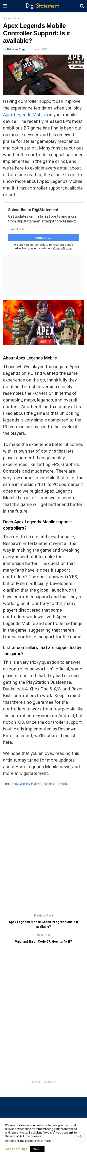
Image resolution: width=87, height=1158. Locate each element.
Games (17, 18)
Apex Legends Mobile (24, 114)
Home (6, 18)
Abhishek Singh (16, 49)
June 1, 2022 (40, 49)
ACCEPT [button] (37, 1148)
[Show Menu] (5, 6)
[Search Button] (82, 6)
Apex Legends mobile (26, 783)
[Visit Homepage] (43, 6)
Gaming (49, 783)
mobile (63, 783)
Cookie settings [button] (16, 1149)
